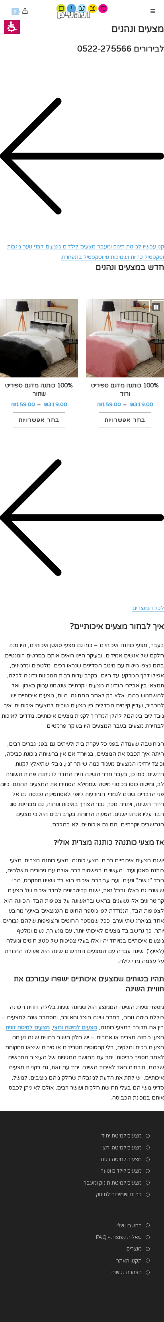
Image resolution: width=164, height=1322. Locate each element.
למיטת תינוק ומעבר (118, 246)
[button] (125, 338)
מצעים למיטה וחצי (122, 1148)
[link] (82, 11)
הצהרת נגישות (126, 1272)
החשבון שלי (129, 1226)
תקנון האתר (129, 1261)
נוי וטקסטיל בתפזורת (85, 257)
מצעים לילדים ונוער (121, 1171)
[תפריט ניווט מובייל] (153, 11)
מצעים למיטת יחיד (122, 1136)
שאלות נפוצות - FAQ (119, 1237)
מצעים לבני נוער (41, 246)
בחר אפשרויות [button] (125, 420)
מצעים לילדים (78, 246)
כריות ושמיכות (126, 257)
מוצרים (134, 1249)
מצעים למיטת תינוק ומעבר (113, 1183)
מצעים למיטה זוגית (121, 1159)
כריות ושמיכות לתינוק (119, 1194)
